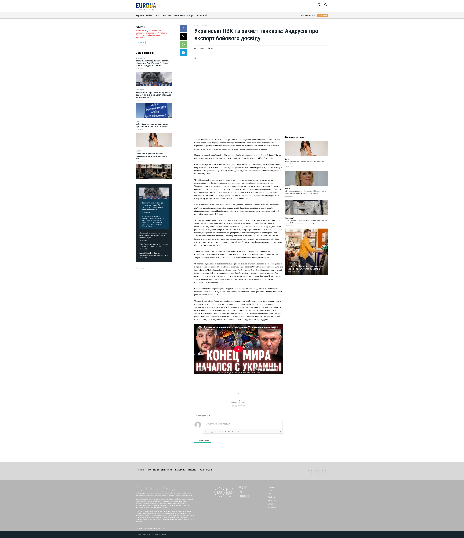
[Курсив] (208, 431)
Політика (140, 90)
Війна (138, 151)
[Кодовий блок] (229, 431)
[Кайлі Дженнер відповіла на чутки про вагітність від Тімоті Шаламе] (154, 140)
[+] (239, 431)
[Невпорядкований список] (222, 431)
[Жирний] (205, 431)
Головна (197, 25)
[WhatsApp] (183, 44)
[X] (183, 36)
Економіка (140, 58)
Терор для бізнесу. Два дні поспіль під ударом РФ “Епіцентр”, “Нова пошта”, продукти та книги (152, 63)
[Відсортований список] (219, 431)
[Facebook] (183, 28)
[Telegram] (183, 52)
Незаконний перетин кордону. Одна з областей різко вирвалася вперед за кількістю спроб (154, 95)
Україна (204, 25)
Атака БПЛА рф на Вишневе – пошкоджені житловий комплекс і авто (152, 156)
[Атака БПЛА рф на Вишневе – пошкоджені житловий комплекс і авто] (154, 171)
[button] (325, 4)
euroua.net (146, 213)
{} (235, 431)
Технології (289, 218)
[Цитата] (225, 431)
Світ (138, 121)
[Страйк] (215, 431)
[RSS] (318, 471)
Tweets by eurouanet (144, 268)
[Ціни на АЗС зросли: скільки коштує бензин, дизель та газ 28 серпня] (306, 252)
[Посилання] (232, 431)
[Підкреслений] (212, 431)
